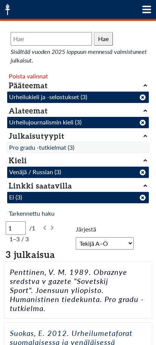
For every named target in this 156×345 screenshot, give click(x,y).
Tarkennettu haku (32, 213)
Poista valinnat (28, 76)
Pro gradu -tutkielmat (37, 147)
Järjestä (86, 229)
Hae (103, 38)
